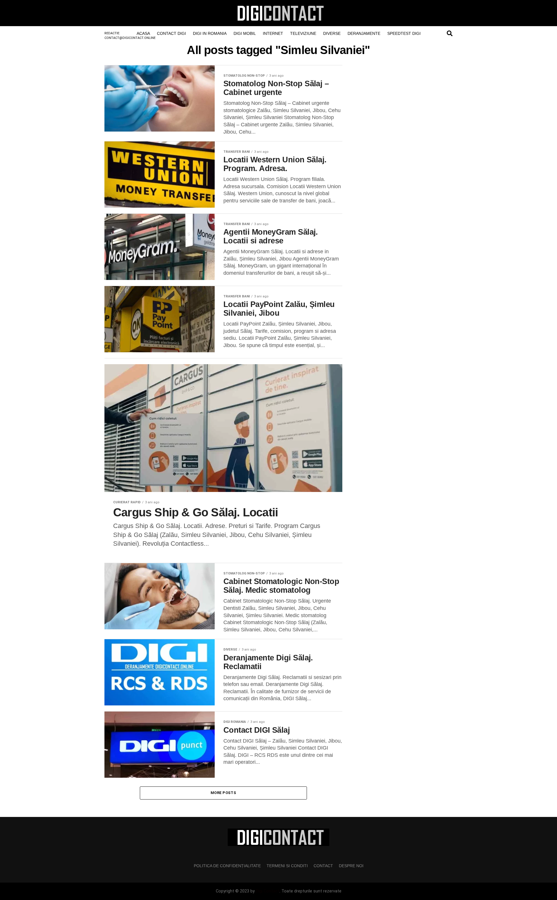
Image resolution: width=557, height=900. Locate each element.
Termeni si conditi (287, 865)
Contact (323, 865)
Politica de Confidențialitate (227, 865)
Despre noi (351, 865)
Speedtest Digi (404, 33)
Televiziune (303, 33)
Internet (273, 33)
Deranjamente (364, 33)
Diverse (332, 33)
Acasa (143, 33)
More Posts (223, 793)
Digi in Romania (210, 33)
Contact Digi (171, 33)
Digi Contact (267, 891)
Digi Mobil (245, 33)
